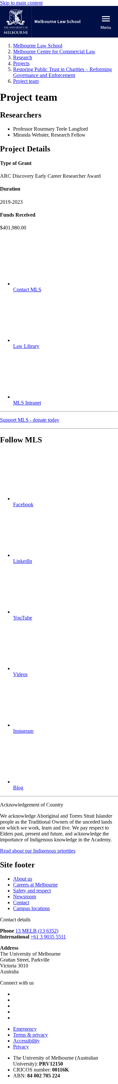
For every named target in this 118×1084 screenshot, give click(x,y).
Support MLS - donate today (29, 420)
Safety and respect (32, 890)
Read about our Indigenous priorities (37, 851)
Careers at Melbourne (35, 884)
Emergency (25, 1029)
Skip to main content (21, 3)
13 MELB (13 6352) (36, 931)
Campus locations (31, 908)
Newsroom (24, 896)
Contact (21, 902)
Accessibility (26, 1041)
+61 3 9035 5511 (48, 936)
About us (22, 879)
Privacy (21, 1046)
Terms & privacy (30, 1035)
